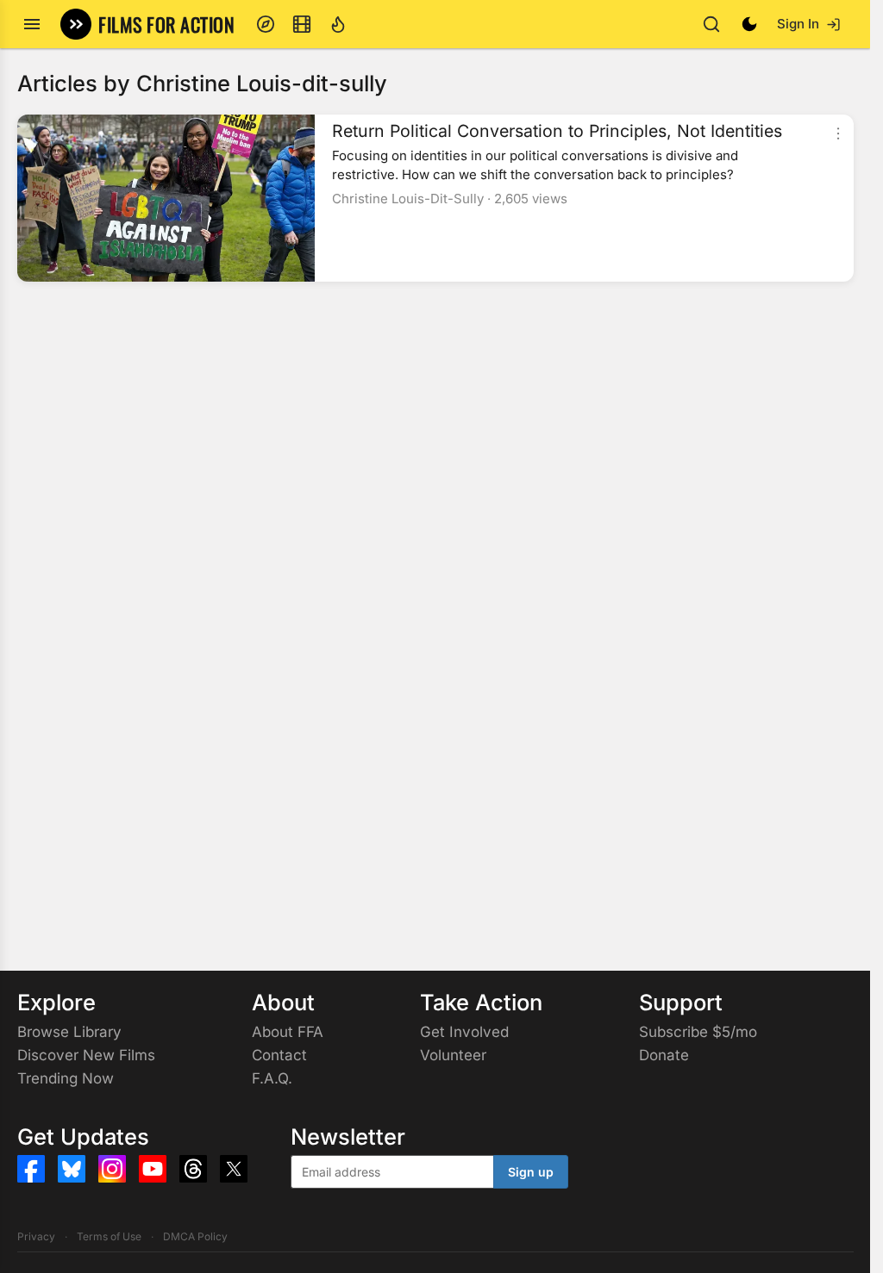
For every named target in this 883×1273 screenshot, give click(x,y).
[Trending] (338, 24)
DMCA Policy (195, 1236)
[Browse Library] (302, 24)
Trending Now (65, 1078)
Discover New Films (86, 1055)
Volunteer (453, 1055)
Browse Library (69, 1031)
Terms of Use (109, 1236)
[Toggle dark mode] (749, 24)
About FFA (287, 1031)
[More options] (838, 133)
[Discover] (265, 24)
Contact (279, 1055)
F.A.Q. (272, 1078)
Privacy (36, 1236)
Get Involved (464, 1031)
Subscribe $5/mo (698, 1031)
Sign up (531, 1171)
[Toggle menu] (32, 24)
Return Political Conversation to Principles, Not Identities (557, 131)
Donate (664, 1055)
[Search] (711, 24)
